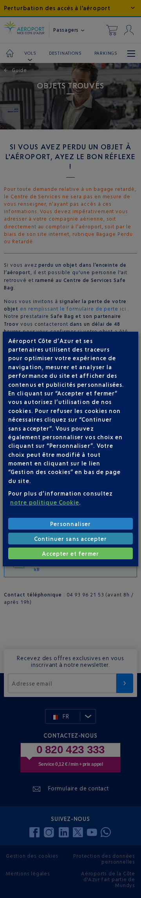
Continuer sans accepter (70, 538)
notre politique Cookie (44, 502)
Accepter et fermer (70, 553)
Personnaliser (70, 524)
